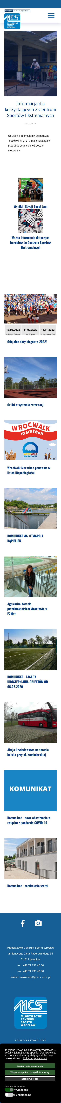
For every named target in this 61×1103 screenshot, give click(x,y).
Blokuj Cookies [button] (29, 1078)
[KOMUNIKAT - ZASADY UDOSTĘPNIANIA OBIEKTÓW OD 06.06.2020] (30, 650)
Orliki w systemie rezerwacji (25, 404)
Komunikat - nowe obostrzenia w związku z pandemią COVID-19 (28, 820)
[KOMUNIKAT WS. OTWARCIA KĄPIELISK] (30, 509)
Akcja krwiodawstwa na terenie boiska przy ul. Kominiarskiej (28, 752)
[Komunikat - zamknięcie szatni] (30, 858)
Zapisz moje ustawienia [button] (30, 1066)
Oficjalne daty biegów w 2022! (27, 341)
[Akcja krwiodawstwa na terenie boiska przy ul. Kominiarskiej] (30, 722)
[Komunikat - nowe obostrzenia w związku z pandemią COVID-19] (30, 790)
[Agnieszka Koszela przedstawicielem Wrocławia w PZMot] (30, 577)
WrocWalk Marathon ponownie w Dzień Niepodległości (28, 470)
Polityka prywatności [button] (35, 1058)
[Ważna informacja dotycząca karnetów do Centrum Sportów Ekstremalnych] (30, 221)
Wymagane (21, 1090)
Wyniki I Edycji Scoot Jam (30, 206)
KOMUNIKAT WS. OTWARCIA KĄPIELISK (25, 538)
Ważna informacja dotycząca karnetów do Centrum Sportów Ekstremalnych (30, 242)
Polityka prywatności (30, 1040)
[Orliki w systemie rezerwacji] (30, 377)
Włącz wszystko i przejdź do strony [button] (29, 1072)
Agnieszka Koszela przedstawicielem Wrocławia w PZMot (27, 608)
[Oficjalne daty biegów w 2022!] (30, 314)
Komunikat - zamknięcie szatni (27, 885)
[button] (21, 1058)
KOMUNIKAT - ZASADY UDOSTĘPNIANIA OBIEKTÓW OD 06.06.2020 (27, 681)
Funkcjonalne (22, 1095)
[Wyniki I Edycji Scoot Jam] (30, 190)
